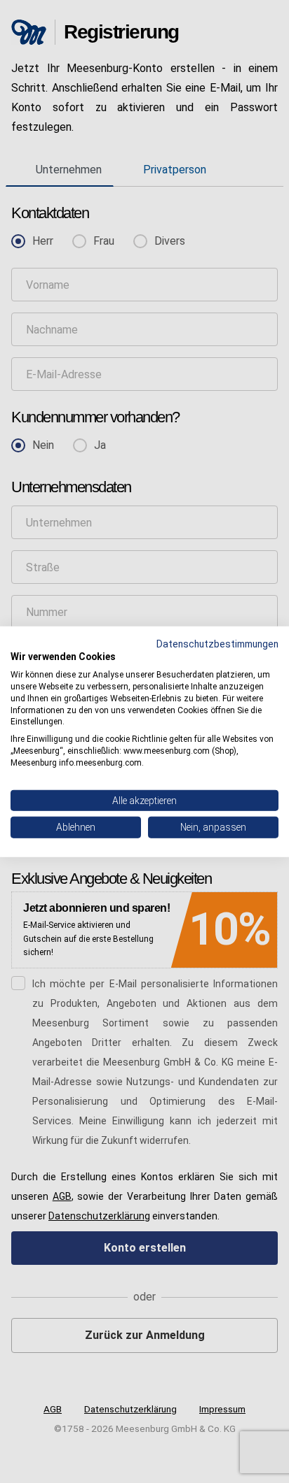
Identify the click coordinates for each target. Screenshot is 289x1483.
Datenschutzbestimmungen (217, 643)
